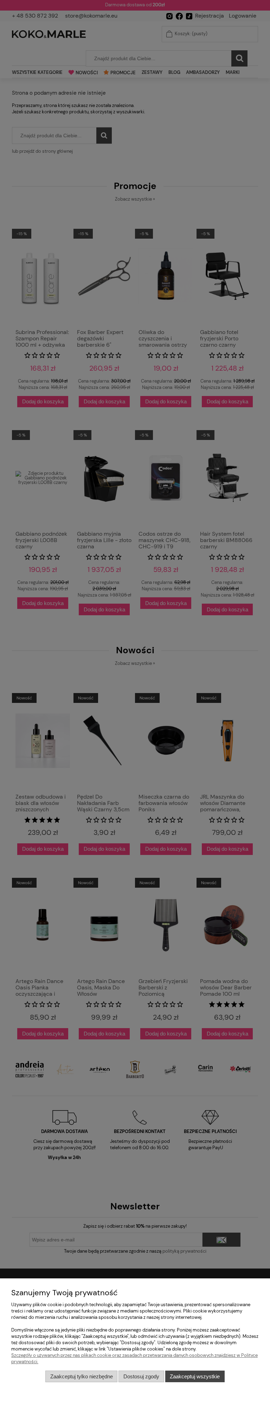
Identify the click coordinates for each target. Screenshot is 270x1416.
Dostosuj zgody (141, 1376)
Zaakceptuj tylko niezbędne (81, 1376)
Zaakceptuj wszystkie (195, 1376)
